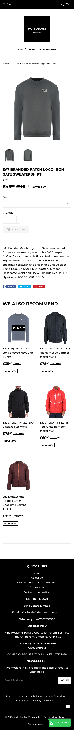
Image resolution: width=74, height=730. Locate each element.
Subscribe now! (37, 724)
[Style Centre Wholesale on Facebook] (68, 707)
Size (5, 197)
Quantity (8, 213)
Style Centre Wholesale (27, 717)
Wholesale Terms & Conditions (37, 582)
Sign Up (64, 680)
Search (37, 573)
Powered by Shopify (55, 717)
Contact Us (37, 587)
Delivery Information (37, 592)
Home (6, 63)
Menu (10, 4)
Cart (68, 4)
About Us (37, 578)
